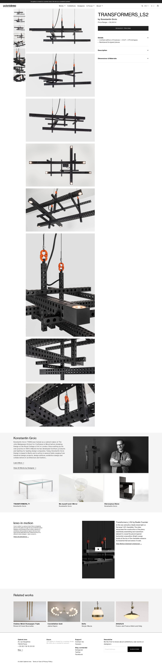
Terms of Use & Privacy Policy (42, 661)
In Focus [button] (90, 6)
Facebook (79, 654)
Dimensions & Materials (107, 58)
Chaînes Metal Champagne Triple (27, 624)
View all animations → (21, 537)
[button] (147, 6)
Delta (84, 624)
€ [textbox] (151, 6)
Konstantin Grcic (109, 19)
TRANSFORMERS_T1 (22, 504)
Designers (81, 6)
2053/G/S (120, 624)
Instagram (79, 650)
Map (20, 650)
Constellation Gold (55, 624)
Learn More (18, 463)
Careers (78, 644)
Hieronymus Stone (111, 504)
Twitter (78, 652)
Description (102, 50)
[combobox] (153, 5)
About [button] (98, 6)
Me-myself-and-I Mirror (68, 504)
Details (100, 38)
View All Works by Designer (24, 468)
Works (61, 6)
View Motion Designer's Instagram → (129, 544)
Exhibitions (72, 6)
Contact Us (79, 642)
